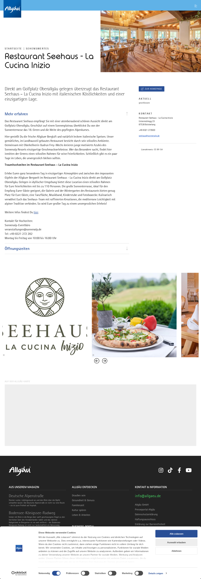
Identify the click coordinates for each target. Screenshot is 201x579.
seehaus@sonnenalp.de (149, 135)
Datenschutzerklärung (146, 514)
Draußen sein (78, 495)
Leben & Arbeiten (81, 514)
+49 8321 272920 (147, 130)
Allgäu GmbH (142, 504)
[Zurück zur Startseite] (100, 9)
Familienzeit (78, 505)
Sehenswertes (37, 48)
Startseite (13, 48)
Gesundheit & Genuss (83, 500)
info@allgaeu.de (148, 495)
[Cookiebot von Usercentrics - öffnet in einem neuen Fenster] (19, 573)
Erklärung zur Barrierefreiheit (150, 524)
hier (36, 212)
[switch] (85, 573)
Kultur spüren (79, 510)
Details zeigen (155, 573)
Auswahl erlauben (176, 542)
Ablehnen (176, 551)
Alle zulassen (176, 534)
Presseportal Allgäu (145, 509)
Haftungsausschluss (145, 519)
